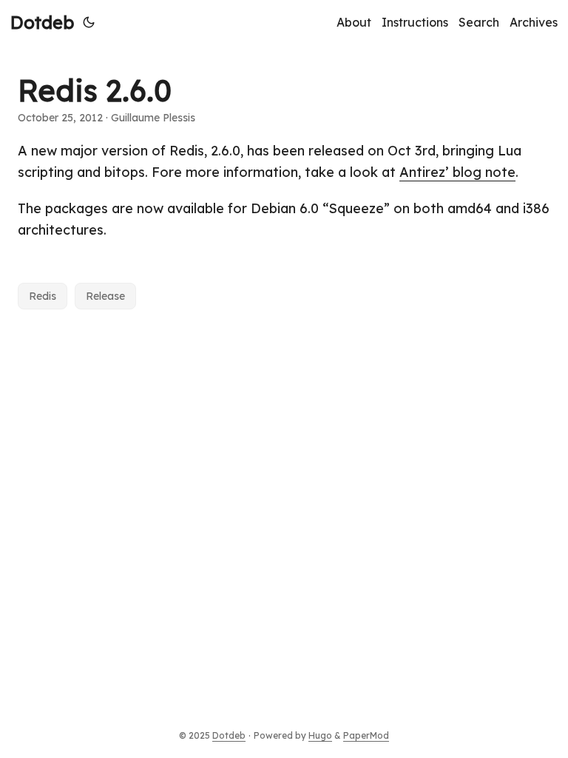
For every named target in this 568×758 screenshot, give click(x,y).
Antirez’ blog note (457, 172)
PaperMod (366, 735)
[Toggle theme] (89, 22)
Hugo (320, 735)
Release (105, 296)
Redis (42, 296)
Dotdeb (42, 22)
